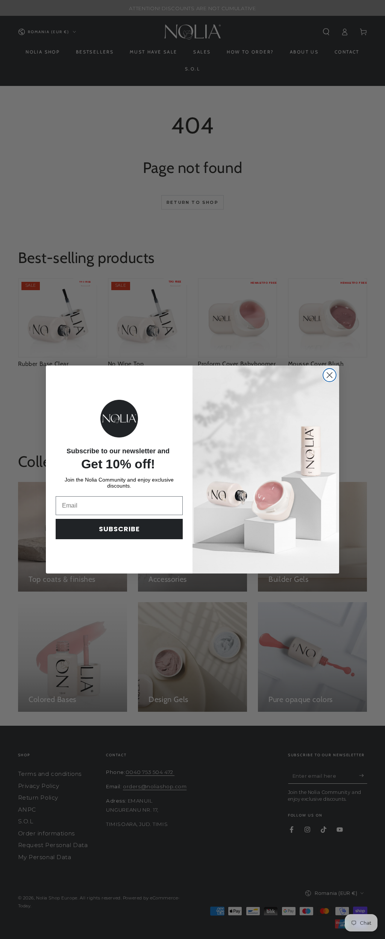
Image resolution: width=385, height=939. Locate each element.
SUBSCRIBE (119, 529)
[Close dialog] (329, 375)
